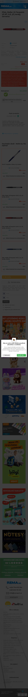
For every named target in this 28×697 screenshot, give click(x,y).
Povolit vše (21, 355)
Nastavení (7, 355)
